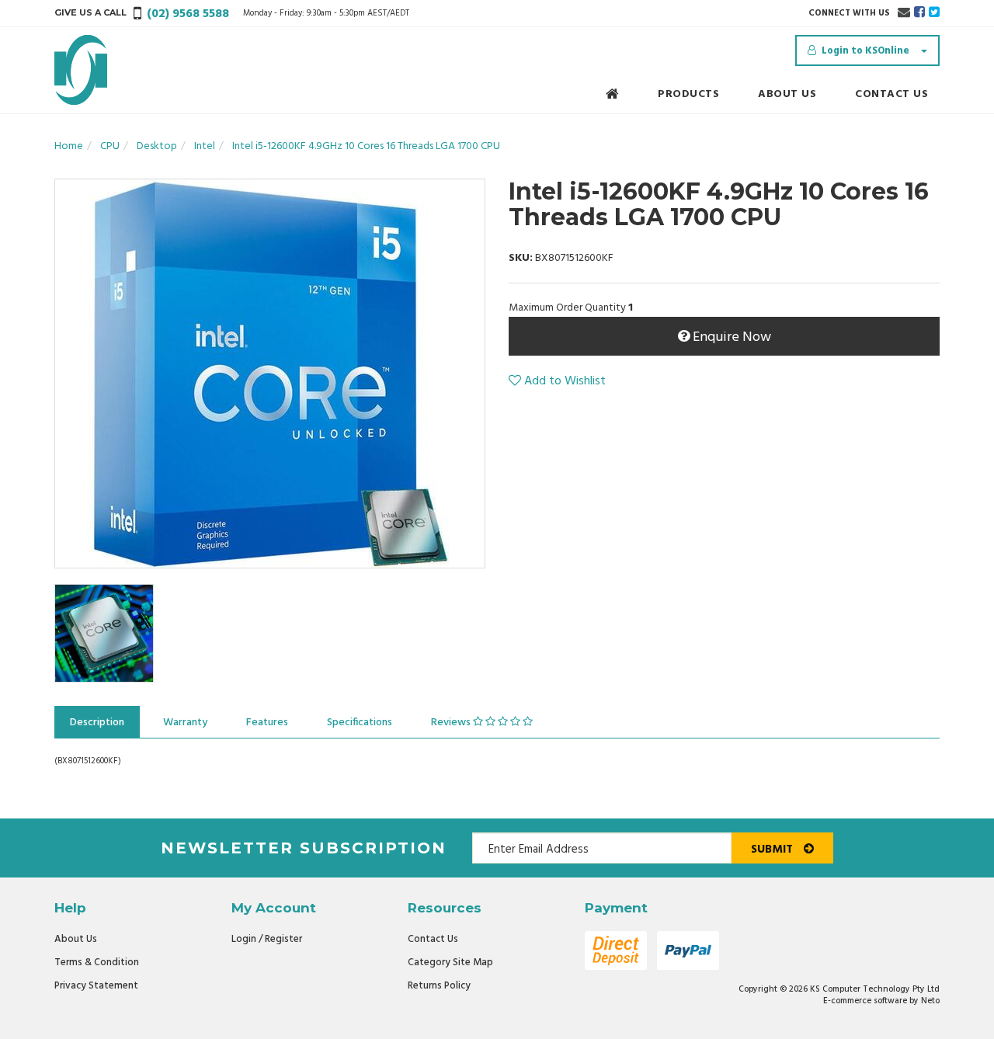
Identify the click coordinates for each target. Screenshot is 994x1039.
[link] (919, 13)
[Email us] (904, 13)
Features (267, 722)
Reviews (452, 722)
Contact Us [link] (433, 939)
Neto (930, 1001)
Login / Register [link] (266, 939)
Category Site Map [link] (450, 962)
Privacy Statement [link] (96, 986)
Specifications (359, 722)
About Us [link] (75, 939)
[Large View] (104, 633)
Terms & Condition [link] (96, 962)
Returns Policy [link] (439, 986)
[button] (557, 381)
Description (97, 722)
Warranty (185, 722)
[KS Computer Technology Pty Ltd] (80, 70)
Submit (773, 849)
